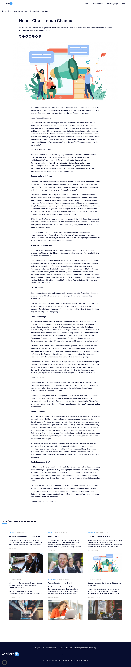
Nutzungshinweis (65, 648)
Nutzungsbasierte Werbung (85, 648)
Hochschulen (98, 4)
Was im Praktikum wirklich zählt (60, 583)
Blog (123, 4)
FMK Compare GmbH (82, 660)
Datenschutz (51, 648)
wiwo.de (53, 501)
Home (4, 11)
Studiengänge (112, 4)
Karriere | (12, 532)
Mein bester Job (54, 536)
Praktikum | (52, 579)
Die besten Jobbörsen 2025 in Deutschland (25, 536)
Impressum (39, 648)
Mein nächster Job (20, 11)
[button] (4, 662)
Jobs (87, 4)
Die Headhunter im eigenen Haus (100, 536)
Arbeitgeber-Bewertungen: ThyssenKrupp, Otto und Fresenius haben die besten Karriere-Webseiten (25, 585)
